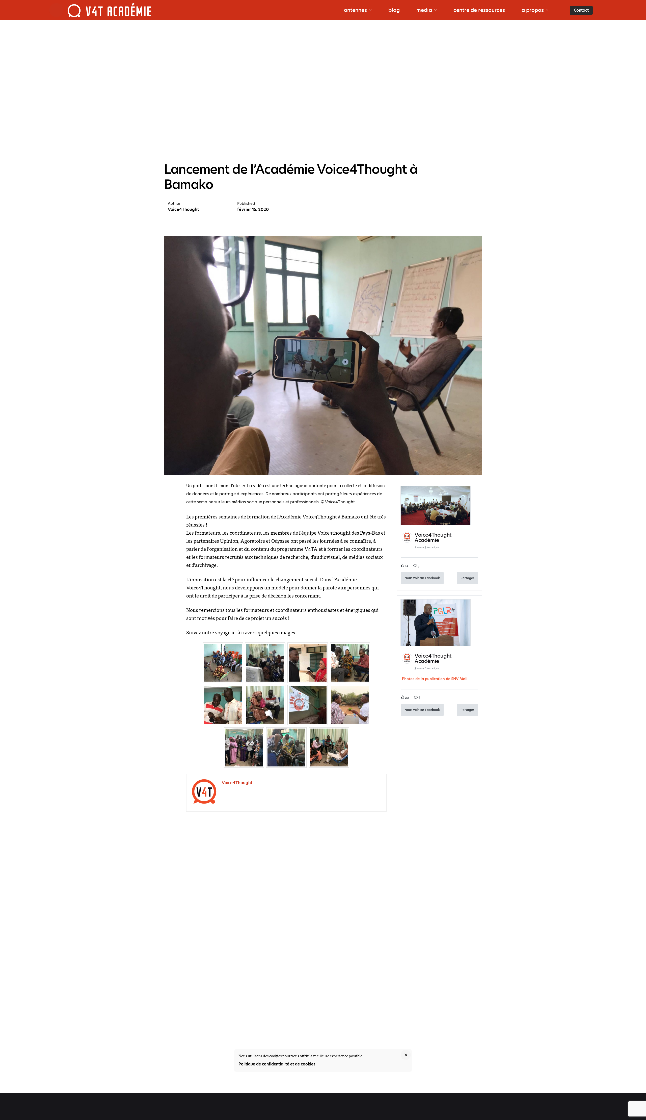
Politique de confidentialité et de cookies (276, 1064)
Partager (467, 578)
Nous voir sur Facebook (422, 578)
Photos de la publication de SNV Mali (434, 678)
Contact (581, 10)
